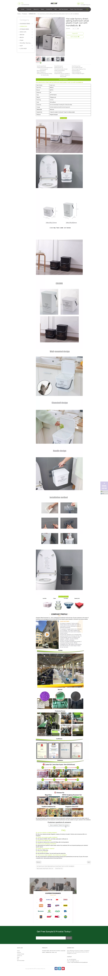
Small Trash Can (59, 868)
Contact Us (49, 9)
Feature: (56, 69)
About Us (36, 9)
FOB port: (74, 73)
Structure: (74, 67)
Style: (73, 66)
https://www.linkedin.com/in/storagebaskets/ (79, 962)
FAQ (55, 9)
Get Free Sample (63, 9)
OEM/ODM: (74, 72)
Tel (102, 491)
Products (29, 9)
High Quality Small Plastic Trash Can (45, 868)
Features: (39, 73)
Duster (21, 40)
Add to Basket (74, 36)
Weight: (38, 72)
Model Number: (57, 70)
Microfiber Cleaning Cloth (26, 43)
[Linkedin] (59, 968)
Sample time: (57, 73)
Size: (73, 70)
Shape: (55, 66)
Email (103, 493)
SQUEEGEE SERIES (25, 23)
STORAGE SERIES (24, 29)
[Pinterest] (63, 968)
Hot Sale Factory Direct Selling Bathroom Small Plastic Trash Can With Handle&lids (55, 866)
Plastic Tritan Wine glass (76, 9)
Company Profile (20, 954)
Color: (55, 72)
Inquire (74, 33)
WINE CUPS (23, 32)
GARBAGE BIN (23, 26)
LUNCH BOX (23, 48)
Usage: (38, 67)
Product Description (63, 79)
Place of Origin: (75, 69)
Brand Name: (40, 70)
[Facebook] (56, 968)
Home (22, 9)
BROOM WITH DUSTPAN (55, 950)
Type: (38, 66)
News (42, 9)
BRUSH (22, 37)
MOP (21, 45)
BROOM (22, 34)
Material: (56, 67)
